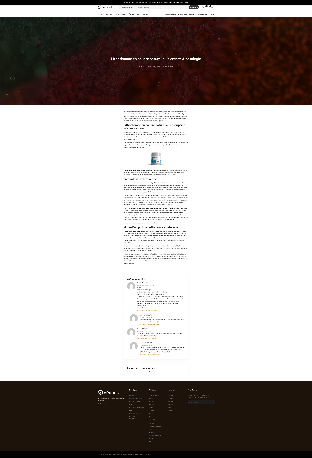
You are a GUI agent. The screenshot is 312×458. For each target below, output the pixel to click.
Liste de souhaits (134, 401)
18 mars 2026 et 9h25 (146, 317)
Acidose (151, 401)
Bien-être (152, 404)
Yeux (150, 441)
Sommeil (151, 438)
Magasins (171, 401)
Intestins (151, 423)
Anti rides (152, 432)
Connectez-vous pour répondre (147, 310)
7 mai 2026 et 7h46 (146, 345)
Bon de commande (135, 414)
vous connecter (139, 372)
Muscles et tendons (155, 426)
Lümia (148, 454)
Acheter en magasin (120, 14)
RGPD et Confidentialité (136, 407)
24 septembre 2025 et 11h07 (146, 285)
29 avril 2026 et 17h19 (144, 331)
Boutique (109, 14)
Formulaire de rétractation (133, 417)
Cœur (151, 417)
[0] (206, 7)
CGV (130, 410)
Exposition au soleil (155, 435)
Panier (131, 404)
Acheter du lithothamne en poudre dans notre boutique (140, 223)
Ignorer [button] (186, 2)
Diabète (151, 410)
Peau (150, 429)
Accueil (101, 14)
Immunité (152, 420)
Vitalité (151, 398)
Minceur (151, 414)
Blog (138, 14)
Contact (145, 14)
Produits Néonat (154, 395)
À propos (131, 14)
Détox (151, 407)
